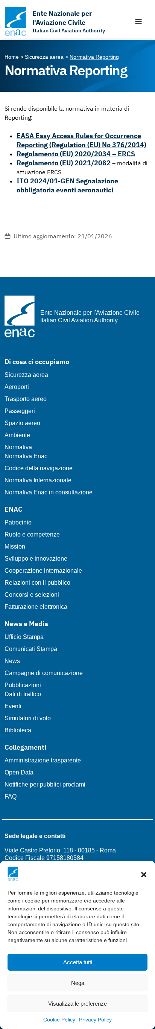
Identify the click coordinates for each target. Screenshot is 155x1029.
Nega (77, 983)
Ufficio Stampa (24, 637)
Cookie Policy (59, 1020)
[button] (143, 874)
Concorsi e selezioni (32, 594)
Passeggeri (20, 411)
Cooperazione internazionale (43, 570)
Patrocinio (18, 522)
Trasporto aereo (26, 399)
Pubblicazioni (23, 685)
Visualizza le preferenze (77, 1003)
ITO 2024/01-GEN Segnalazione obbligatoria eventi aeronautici (67, 185)
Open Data (19, 772)
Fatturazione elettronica (36, 607)
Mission (15, 546)
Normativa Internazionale (38, 480)
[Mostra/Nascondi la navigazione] (138, 21)
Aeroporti (17, 387)
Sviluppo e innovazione (36, 558)
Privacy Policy (95, 1020)
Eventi (13, 706)
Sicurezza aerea (26, 375)
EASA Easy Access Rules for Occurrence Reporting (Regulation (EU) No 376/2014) (81, 140)
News (12, 661)
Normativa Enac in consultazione (49, 492)
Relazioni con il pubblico (37, 582)
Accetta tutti (77, 962)
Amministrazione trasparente (43, 760)
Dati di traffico (23, 694)
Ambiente (17, 435)
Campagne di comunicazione (44, 673)
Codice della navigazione (39, 468)
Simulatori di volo (28, 718)
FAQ (11, 796)
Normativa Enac (26, 456)
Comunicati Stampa (31, 649)
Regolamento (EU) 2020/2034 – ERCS (76, 153)
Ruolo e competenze (32, 534)
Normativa (18, 447)
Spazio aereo (22, 423)
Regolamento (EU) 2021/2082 (64, 163)
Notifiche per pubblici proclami (45, 784)
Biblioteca (18, 730)
